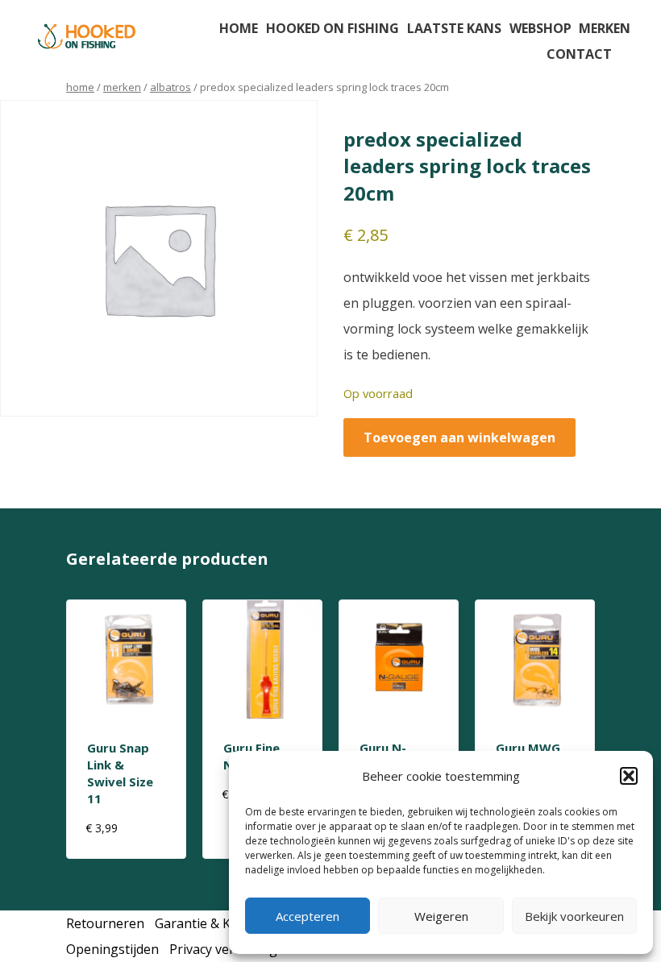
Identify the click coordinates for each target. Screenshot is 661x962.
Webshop (540, 28)
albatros (170, 87)
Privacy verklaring (223, 949)
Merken (604, 28)
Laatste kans (454, 28)
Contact (579, 54)
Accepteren (307, 916)
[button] (629, 776)
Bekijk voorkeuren (574, 916)
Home (238, 28)
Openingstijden (112, 949)
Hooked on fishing (332, 28)
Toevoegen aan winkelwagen (459, 437)
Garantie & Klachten (215, 923)
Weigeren (441, 916)
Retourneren (105, 923)
